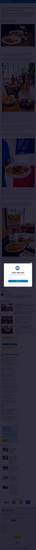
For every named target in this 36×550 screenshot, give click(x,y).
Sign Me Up (18, 281)
